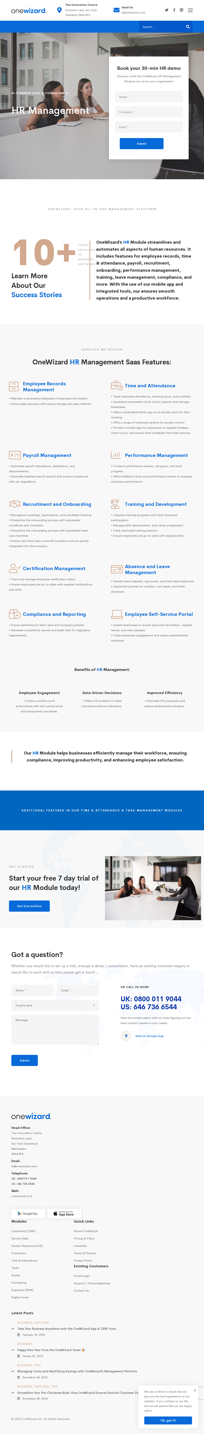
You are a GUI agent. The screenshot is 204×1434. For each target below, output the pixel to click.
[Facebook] (174, 10)
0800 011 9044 (26, 1178)
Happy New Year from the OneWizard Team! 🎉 (51, 1350)
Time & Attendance (100, 810)
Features (41, 1322)
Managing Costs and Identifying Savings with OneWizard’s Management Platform (77, 1371)
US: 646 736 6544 (149, 1007)
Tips (37, 1365)
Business (24, 1322)
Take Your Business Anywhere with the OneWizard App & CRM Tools (66, 1329)
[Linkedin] (181, 10)
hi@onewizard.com (24, 1166)
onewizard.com (21, 1196)
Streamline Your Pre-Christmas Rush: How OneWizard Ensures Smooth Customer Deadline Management (92, 1393)
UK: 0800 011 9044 (151, 999)
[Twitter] (167, 10)
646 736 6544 (25, 1184)
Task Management (144, 810)
